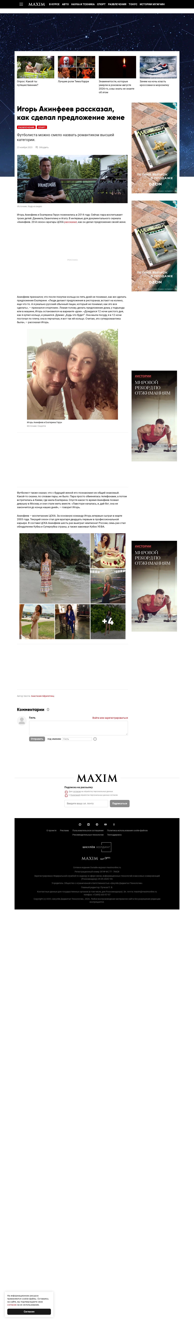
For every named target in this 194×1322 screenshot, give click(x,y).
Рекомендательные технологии (88, 835)
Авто (65, 4)
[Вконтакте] (88, 824)
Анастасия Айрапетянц (42, 696)
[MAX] (80, 824)
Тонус (133, 4)
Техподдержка (114, 835)
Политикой (75, 795)
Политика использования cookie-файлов (127, 830)
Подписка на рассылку (78, 787)
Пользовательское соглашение (88, 830)
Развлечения (117, 4)
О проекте (51, 830)
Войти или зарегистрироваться (110, 717)
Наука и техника (83, 4)
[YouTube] (105, 824)
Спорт (101, 4)
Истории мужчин (152, 4)
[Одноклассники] (114, 824)
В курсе (54, 4)
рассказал (70, 221)
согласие (77, 791)
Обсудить (44, 147)
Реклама (64, 830)
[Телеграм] (97, 824)
